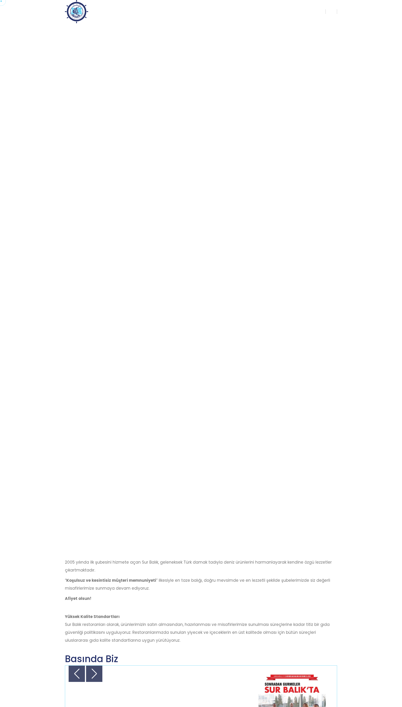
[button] (94, 674)
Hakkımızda (212, 11)
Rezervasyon (308, 11)
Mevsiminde (243, 11)
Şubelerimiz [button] (274, 11)
